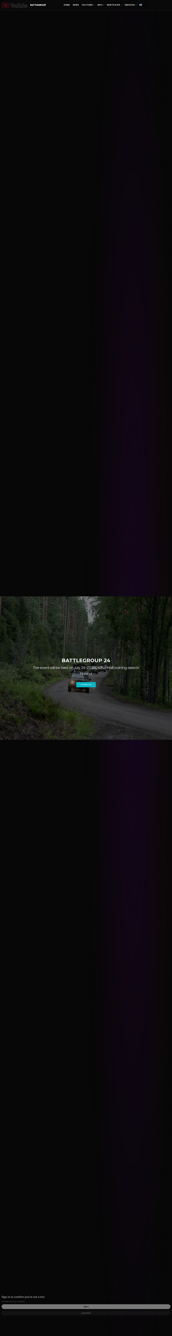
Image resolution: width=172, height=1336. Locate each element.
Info (100, 5)
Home (67, 5)
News (76, 5)
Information (86, 684)
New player (114, 5)
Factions (87, 5)
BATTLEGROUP (38, 5)
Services (130, 5)
